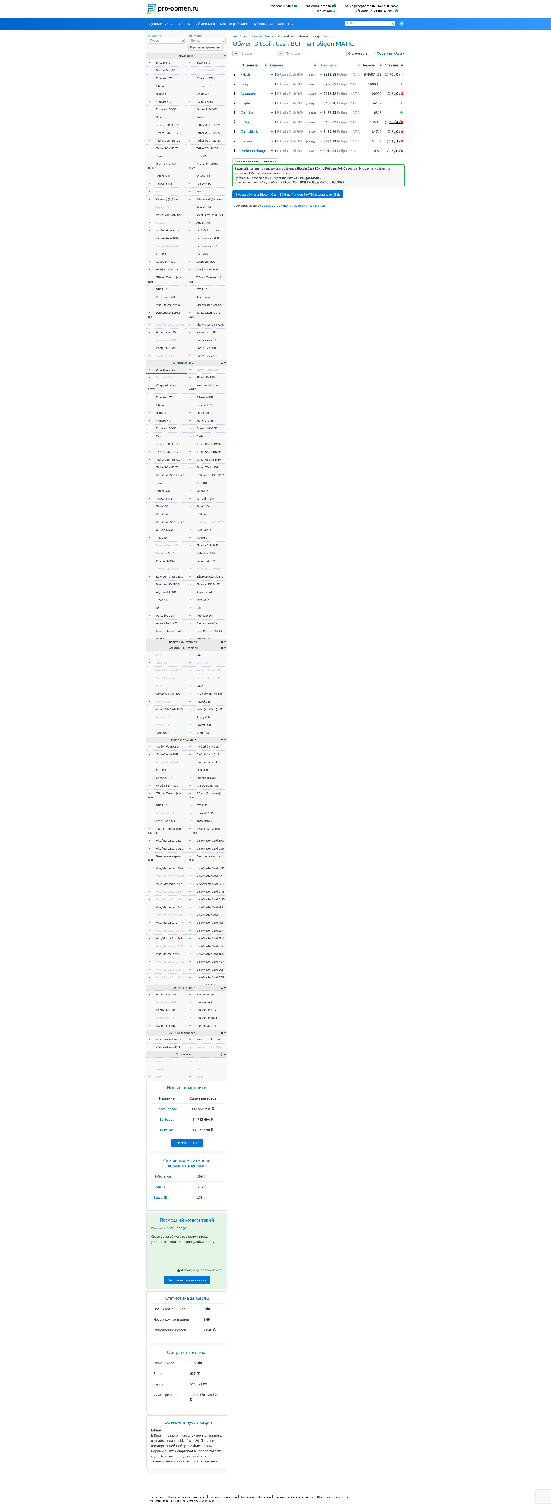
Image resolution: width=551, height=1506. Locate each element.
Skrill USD (162, 732)
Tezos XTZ (162, 599)
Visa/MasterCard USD (169, 304)
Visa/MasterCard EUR (169, 840)
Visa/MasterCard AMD (170, 899)
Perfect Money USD (168, 670)
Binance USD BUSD (168, 584)
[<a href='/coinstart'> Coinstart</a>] (234, 112)
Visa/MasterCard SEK (169, 930)
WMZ (159, 191)
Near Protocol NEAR (169, 631)
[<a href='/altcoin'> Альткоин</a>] (234, 93)
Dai (158, 607)
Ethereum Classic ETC (169, 576)
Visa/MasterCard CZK (169, 946)
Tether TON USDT (167, 148)
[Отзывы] (401, 84)
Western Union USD (168, 1039)
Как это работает (233, 24)
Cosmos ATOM (165, 560)
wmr (159, 1061)
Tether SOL (163, 506)
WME (159, 654)
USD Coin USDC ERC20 (170, 474)
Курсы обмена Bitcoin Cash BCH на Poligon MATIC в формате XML (288, 194)
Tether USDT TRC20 (168, 132)
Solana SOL (163, 175)
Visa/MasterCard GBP (169, 868)
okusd (160, 1068)
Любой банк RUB (167, 238)
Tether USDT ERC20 (168, 125)
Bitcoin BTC (163, 62)
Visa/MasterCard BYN (169, 891)
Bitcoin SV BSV (165, 377)
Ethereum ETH (165, 78)
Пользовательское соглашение (187, 1496)
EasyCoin (167, 1130)
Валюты (184, 24)
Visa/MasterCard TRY (169, 922)
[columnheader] (235, 64)
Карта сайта (157, 1496)
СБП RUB (161, 253)
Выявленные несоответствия (255, 161)
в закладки (269, 205)
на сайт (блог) (318, 205)
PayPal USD (163, 207)
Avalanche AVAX (166, 623)
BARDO (159, 1187)
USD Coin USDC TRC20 (170, 521)
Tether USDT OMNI (168, 568)
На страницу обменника (187, 1280)
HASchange (162, 1176)
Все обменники (187, 1143)
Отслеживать (357, 53)
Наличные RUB (166, 340)
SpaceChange (166, 1109)
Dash (159, 117)
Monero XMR (164, 101)
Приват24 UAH (165, 813)
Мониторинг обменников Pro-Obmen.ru (174, 1500)
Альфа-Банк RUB (167, 269)
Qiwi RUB (162, 662)
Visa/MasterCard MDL (170, 907)
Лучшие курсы (160, 24)
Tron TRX (161, 156)
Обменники (205, 24)
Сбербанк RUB (165, 261)
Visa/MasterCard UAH (170, 324)
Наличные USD (166, 332)
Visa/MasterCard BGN (170, 969)
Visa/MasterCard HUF (169, 914)
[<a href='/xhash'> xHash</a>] (234, 74)
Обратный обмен (391, 53)
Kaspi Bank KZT (165, 296)
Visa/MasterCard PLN (169, 938)
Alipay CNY (163, 222)
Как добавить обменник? (256, 1496)
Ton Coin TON (164, 183)
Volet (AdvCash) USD (169, 214)
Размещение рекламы (223, 1496)
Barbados (167, 1119)
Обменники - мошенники (332, 1496)
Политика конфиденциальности (294, 1496)
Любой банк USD (167, 230)
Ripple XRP (163, 93)
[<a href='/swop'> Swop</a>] (234, 84)
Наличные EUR (166, 347)
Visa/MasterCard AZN (169, 977)
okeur (159, 1076)
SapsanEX (160, 1197)
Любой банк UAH (167, 246)
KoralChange (176, 1228)
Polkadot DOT (165, 615)
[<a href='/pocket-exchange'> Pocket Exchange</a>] (234, 150)
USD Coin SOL (164, 529)
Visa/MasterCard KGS (169, 953)
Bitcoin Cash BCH (166, 70)
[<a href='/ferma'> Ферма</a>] (234, 141)
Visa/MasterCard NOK (170, 961)
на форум (300, 205)
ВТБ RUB (161, 289)
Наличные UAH (166, 355)
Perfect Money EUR (168, 678)
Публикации (262, 24)
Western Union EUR (168, 1047)
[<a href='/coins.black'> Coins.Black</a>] (234, 131)
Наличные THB (166, 1025)
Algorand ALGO (166, 592)
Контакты (285, 24)
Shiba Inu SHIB (165, 553)
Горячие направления (205, 47)
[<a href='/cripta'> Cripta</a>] (234, 103)
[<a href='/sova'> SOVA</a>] (234, 122)
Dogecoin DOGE (166, 109)
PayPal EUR (163, 724)
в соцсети (285, 205)
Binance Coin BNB (167, 545)
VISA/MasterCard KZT (170, 883)
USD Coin (162, 514)
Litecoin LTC (163, 85)
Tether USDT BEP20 (168, 140)
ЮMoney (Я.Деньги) (168, 199)
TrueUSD (161, 537)
